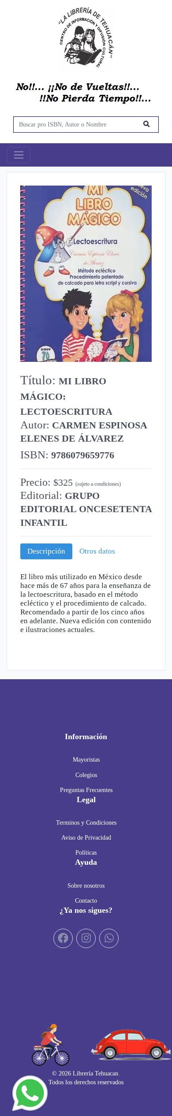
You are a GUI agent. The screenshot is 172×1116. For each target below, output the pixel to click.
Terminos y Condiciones (86, 822)
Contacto (86, 900)
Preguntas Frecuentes (86, 789)
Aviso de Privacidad (86, 837)
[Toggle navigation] (18, 155)
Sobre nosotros (86, 885)
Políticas (86, 852)
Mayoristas (86, 759)
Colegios (86, 774)
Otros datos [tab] (97, 551)
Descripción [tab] (46, 551)
